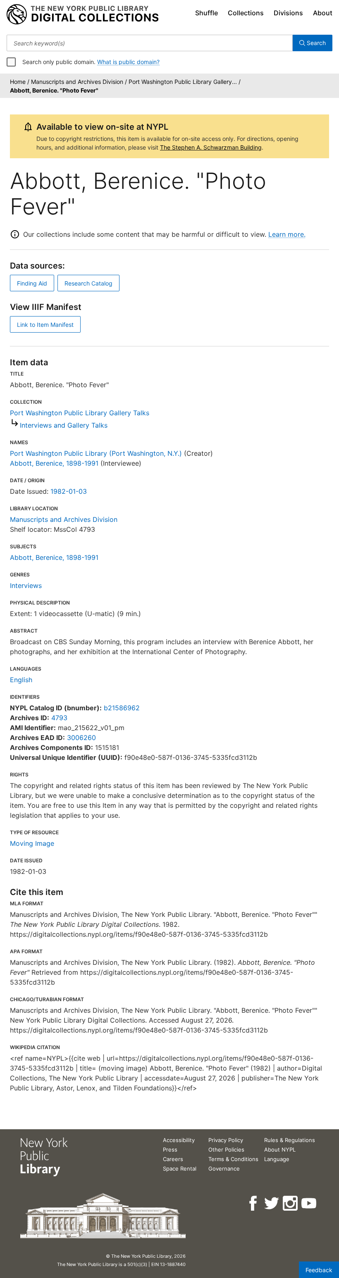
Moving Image (32, 843)
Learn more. (287, 234)
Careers (173, 1159)
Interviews (26, 585)
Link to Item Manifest (45, 324)
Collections (246, 13)
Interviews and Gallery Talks (63, 425)
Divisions (288, 13)
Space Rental (179, 1168)
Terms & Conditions (233, 1159)
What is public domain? (128, 61)
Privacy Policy (225, 1140)
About (322, 13)
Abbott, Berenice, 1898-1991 (54, 463)
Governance (224, 1168)
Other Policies (226, 1149)
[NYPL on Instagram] (291, 1203)
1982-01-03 (68, 491)
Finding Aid (32, 283)
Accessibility (179, 1140)
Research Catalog (88, 283)
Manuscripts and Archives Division (63, 519)
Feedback (319, 1269)
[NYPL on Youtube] (309, 1203)
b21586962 (122, 708)
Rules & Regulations (289, 1140)
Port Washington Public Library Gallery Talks (79, 413)
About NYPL (280, 1149)
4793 (59, 718)
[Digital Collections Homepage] (82, 14)
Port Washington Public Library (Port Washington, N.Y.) (96, 453)
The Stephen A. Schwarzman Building (211, 147)
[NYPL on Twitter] (272, 1203)
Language (276, 1159)
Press (170, 1149)
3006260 (81, 737)
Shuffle (206, 13)
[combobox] (150, 43)
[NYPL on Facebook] (254, 1203)
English (21, 680)
